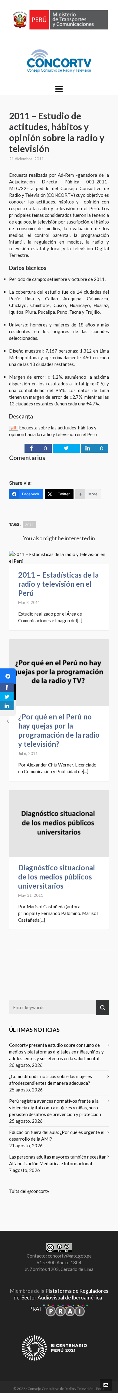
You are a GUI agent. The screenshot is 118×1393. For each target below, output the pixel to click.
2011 (29, 524)
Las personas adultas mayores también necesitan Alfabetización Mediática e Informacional (58, 1160)
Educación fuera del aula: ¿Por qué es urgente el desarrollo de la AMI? (56, 1135)
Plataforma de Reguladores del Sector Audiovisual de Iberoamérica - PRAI (61, 1300)
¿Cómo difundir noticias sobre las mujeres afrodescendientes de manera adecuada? (50, 1080)
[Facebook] (8, 676)
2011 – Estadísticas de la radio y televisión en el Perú (58, 583)
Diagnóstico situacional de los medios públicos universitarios (56, 876)
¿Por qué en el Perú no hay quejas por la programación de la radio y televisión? (59, 730)
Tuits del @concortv (29, 1191)
